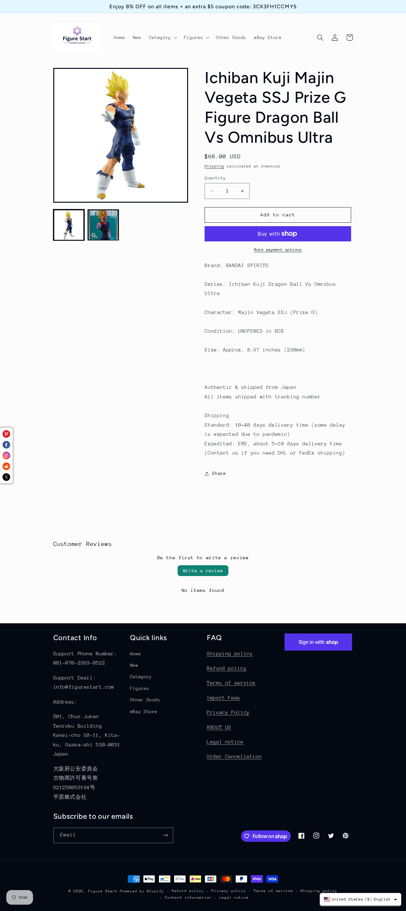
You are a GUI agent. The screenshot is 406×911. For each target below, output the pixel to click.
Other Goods (145, 699)
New (134, 665)
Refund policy (226, 668)
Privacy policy (229, 891)
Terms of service (231, 683)
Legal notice (225, 742)
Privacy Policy (228, 712)
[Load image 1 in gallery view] (68, 224)
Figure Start (103, 891)
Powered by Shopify (142, 891)
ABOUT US (219, 727)
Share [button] (219, 473)
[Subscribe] (165, 835)
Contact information (188, 897)
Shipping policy (229, 654)
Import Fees (223, 698)
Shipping (214, 166)
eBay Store (143, 711)
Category (141, 676)
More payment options (278, 249)
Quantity (215, 177)
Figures (139, 688)
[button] (162, 37)
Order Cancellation (234, 756)
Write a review (203, 570)
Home (135, 653)
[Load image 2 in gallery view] (103, 224)
